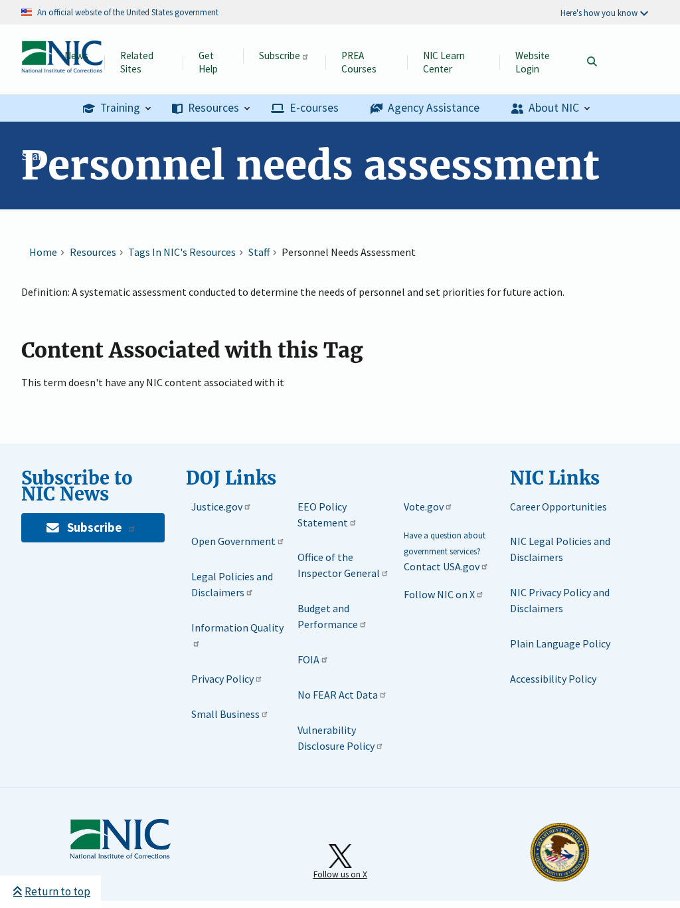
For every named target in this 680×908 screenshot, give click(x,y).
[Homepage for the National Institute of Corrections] (120, 856)
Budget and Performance (328, 616)
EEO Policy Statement (323, 514)
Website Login (532, 62)
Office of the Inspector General (339, 565)
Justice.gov (216, 506)
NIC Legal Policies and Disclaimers (560, 549)
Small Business (225, 714)
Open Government (233, 541)
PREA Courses (359, 62)
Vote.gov (424, 506)
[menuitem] (116, 108)
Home (43, 252)
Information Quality (237, 627)
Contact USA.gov (441, 566)
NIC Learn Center (444, 62)
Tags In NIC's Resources (182, 252)
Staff (32, 156)
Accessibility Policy (553, 678)
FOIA (308, 659)
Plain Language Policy (560, 643)
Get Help (208, 62)
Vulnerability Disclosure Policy (336, 737)
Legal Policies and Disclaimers (232, 584)
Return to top (57, 891)
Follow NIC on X (439, 594)
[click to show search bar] (592, 62)
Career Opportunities (558, 506)
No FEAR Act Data (338, 694)
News (76, 55)
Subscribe (279, 55)
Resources (93, 252)
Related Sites (136, 62)
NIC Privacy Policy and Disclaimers (560, 600)
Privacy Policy (222, 678)
